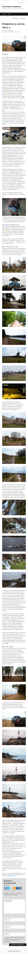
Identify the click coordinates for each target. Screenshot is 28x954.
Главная (4, 14)
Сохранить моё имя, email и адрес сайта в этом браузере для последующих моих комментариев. (13, 939)
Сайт (6, 933)
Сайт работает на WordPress (14, 951)
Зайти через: (7, 885)
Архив (9, 14)
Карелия (17, 874)
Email (7, 926)
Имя (7, 919)
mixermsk (17, 873)
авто (14, 874)
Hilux (11, 874)
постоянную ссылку (10, 875)
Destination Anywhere (11, 7)
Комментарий (8, 900)
